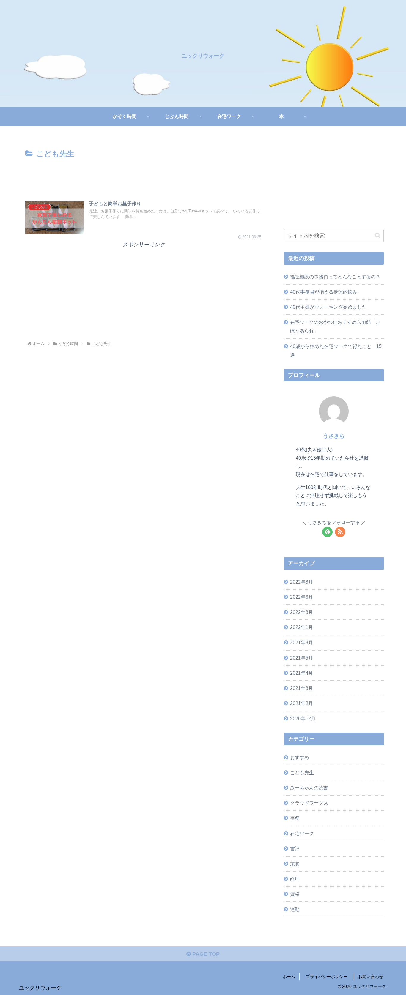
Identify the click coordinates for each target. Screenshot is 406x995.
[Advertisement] (144, 176)
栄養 (295, 863)
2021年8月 (301, 642)
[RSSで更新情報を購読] (340, 532)
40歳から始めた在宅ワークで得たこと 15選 (336, 350)
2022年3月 (301, 612)
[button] (377, 235)
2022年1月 (301, 627)
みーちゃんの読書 (309, 787)
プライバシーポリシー (329, 976)
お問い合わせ (370, 976)
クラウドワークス (309, 803)
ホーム (289, 976)
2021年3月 (301, 688)
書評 (295, 848)
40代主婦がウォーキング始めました (328, 307)
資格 (295, 894)
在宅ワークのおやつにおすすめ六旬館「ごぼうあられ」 (335, 326)
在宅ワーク (302, 833)
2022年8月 (301, 581)
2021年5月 (301, 657)
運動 (295, 909)
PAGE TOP (205, 954)
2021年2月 (301, 703)
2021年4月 (301, 673)
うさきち (333, 436)
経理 (295, 879)
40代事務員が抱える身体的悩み (323, 291)
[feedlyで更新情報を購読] (327, 532)
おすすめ (299, 757)
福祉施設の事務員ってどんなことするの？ (335, 276)
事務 (295, 818)
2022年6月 (301, 597)
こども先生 (302, 772)
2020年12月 (303, 718)
